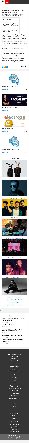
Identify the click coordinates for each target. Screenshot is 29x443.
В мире (14, 380)
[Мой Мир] (7, 67)
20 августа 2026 (5, 322)
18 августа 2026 (5, 332)
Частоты (15, 419)
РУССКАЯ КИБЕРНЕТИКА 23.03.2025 (10, 87)
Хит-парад (14, 369)
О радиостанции (14, 360)
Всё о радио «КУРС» (14, 354)
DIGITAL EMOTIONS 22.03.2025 (9, 107)
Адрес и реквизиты (14, 413)
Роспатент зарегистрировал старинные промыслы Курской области (12, 329)
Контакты (14, 404)
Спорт (14, 382)
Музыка (14, 363)
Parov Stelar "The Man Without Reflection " (14, 198)
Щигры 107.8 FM (14, 431)
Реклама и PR (14, 415)
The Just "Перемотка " (14, 258)
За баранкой (14, 395)
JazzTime (14, 400)
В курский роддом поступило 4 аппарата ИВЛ (10, 30)
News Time (14, 396)
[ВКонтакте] (2, 67)
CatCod (19, 437)
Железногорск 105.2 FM (14, 423)
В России (14, 379)
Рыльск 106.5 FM (14, 424)
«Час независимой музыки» (15, 388)
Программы (14, 386)
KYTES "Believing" (14, 218)
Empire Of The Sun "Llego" (14, 299)
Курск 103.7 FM (14, 421)
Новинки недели (14, 366)
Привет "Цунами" (14, 179)
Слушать (5, 89)
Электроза (14, 392)
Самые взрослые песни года (14, 371)
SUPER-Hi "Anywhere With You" (14, 305)
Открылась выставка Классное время (12, 335)
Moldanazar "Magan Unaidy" (14, 297)
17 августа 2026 (5, 337)
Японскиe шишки (14, 393)
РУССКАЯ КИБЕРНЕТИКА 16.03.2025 (10, 149)
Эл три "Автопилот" (14, 302)
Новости (14, 374)
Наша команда (14, 356)
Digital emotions (15, 390)
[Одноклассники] (5, 67)
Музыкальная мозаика (14, 398)
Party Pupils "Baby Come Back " (14, 277)
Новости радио (14, 358)
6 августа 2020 (6, 7)
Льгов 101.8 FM (14, 429)
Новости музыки (14, 367)
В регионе (14, 377)
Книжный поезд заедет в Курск (10, 324)
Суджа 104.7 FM (14, 426)
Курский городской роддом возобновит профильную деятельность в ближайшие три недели (10, 24)
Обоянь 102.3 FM (14, 428)
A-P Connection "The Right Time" (14, 238)
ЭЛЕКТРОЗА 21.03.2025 (7, 128)
